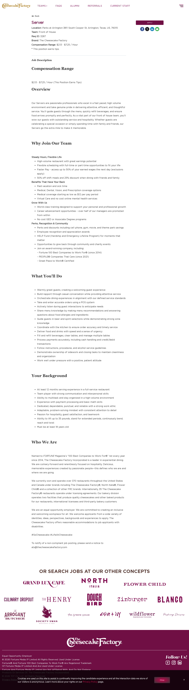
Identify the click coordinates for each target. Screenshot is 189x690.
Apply (149, 23)
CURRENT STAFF (120, 6)
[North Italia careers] (94, 583)
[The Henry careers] (56, 599)
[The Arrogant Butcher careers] (15, 615)
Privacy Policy (90, 681)
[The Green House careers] (79, 615)
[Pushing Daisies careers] (174, 615)
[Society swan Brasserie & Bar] (47, 615)
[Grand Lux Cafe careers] (44, 584)
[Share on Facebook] (142, 29)
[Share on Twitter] (147, 29)
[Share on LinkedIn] (152, 29)
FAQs (58, 6)
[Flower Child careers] (145, 584)
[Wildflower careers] (142, 615)
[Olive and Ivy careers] (110, 615)
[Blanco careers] (170, 599)
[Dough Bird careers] (94, 599)
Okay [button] (162, 680)
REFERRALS (95, 6)
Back (37, 16)
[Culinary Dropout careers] (19, 599)
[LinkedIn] (180, 663)
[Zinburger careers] (132, 599)
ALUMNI (74, 6)
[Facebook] (168, 663)
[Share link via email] (157, 29)
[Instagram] (174, 663)
